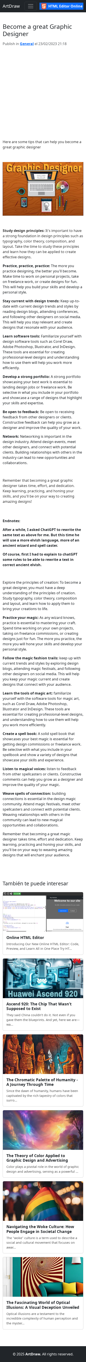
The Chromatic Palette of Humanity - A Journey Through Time (42, 1082)
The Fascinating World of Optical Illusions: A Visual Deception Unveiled (42, 1305)
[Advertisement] (43, 93)
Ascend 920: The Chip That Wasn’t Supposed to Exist (39, 1006)
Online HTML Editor (25, 937)
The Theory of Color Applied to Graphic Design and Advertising (37, 1158)
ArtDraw (11, 6)
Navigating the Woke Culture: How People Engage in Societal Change (40, 1229)
